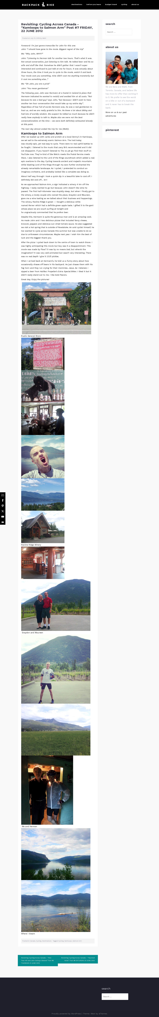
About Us (135, 4)
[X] (2, 511)
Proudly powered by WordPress (66, 1014)
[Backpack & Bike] (37, 4)
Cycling (124, 4)
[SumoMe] (2, 522)
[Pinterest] (2, 505)
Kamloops (68, 941)
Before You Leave (94, 4)
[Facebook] (2, 500)
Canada (32, 941)
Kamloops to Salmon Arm (41, 133)
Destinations (76, 4)
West (93, 1014)
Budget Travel (111, 4)
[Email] (2, 516)
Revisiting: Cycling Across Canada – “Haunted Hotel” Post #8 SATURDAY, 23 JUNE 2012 (78, 959)
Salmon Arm (77, 941)
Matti (44, 38)
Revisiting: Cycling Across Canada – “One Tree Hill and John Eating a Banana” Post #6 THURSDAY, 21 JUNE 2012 (37, 960)
